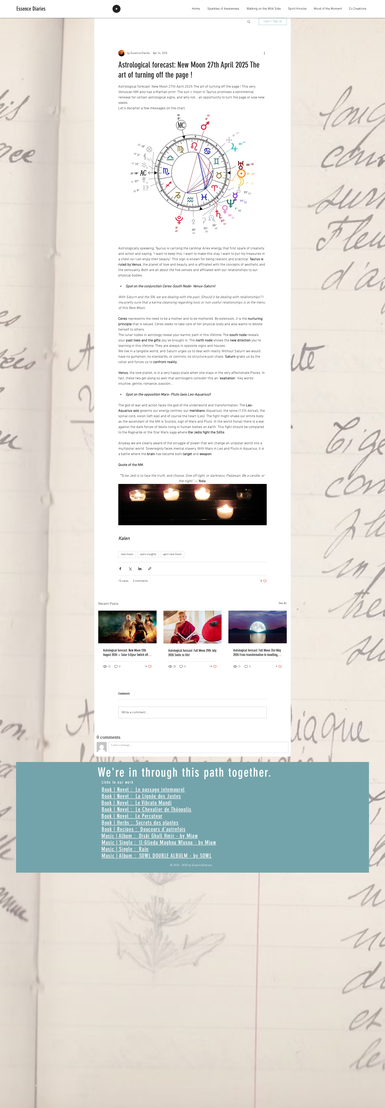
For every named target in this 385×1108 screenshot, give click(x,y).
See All (283, 603)
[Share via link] (150, 569)
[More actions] (264, 53)
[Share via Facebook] (120, 569)
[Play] (116, 9)
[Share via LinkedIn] (140, 569)
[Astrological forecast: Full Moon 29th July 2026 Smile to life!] (192, 627)
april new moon (172, 554)
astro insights (148, 554)
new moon (127, 554)
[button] (249, 21)
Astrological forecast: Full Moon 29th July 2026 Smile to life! (192, 652)
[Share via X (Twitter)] (130, 569)
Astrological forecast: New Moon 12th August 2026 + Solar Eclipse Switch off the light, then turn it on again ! (125, 652)
